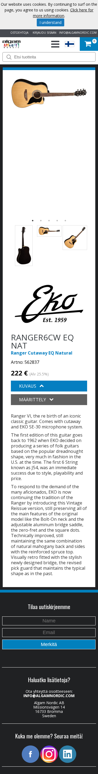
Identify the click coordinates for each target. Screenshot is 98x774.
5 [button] (65, 220)
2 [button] (41, 220)
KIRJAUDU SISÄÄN (43, 33)
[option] (49, 93)
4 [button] (57, 220)
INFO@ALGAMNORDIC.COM (78, 33)
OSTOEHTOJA (18, 33)
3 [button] (49, 220)
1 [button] (32, 220)
